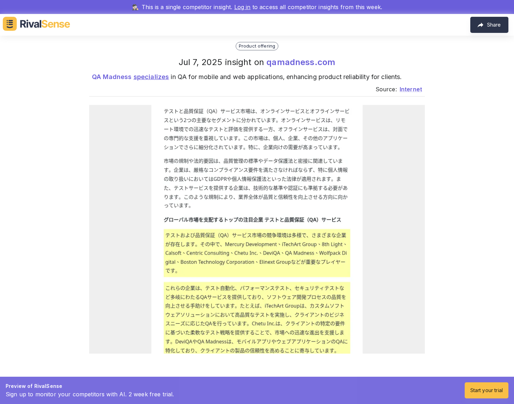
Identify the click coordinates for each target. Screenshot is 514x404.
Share (494, 24)
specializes (151, 76)
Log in (242, 6)
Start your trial (486, 390)
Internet (411, 89)
